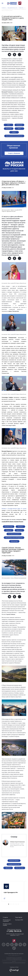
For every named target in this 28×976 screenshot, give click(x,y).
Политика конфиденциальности (14, 958)
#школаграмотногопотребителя (14, 136)
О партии (5, 917)
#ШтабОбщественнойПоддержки (14, 537)
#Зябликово (19, 124)
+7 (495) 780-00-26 (14, 931)
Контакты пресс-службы (7, 924)
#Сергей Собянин (14, 860)
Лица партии (18, 917)
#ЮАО (14, 132)
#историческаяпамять (14, 534)
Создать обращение (14, 153)
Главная (4, 7)
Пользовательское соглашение (14, 957)
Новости (21, 7)
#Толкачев (8, 128)
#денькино (19, 530)
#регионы (8, 867)
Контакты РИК (19, 920)
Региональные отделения (7, 920)
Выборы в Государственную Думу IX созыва (14, 508)
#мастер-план (19, 867)
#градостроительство (14, 864)
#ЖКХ (8, 124)
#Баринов (8, 530)
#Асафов (20, 526)
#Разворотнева (8, 526)
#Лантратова (14, 541)
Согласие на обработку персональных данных (14, 962)
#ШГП (19, 128)
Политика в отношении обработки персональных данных (14, 961)
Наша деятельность (12, 7)
